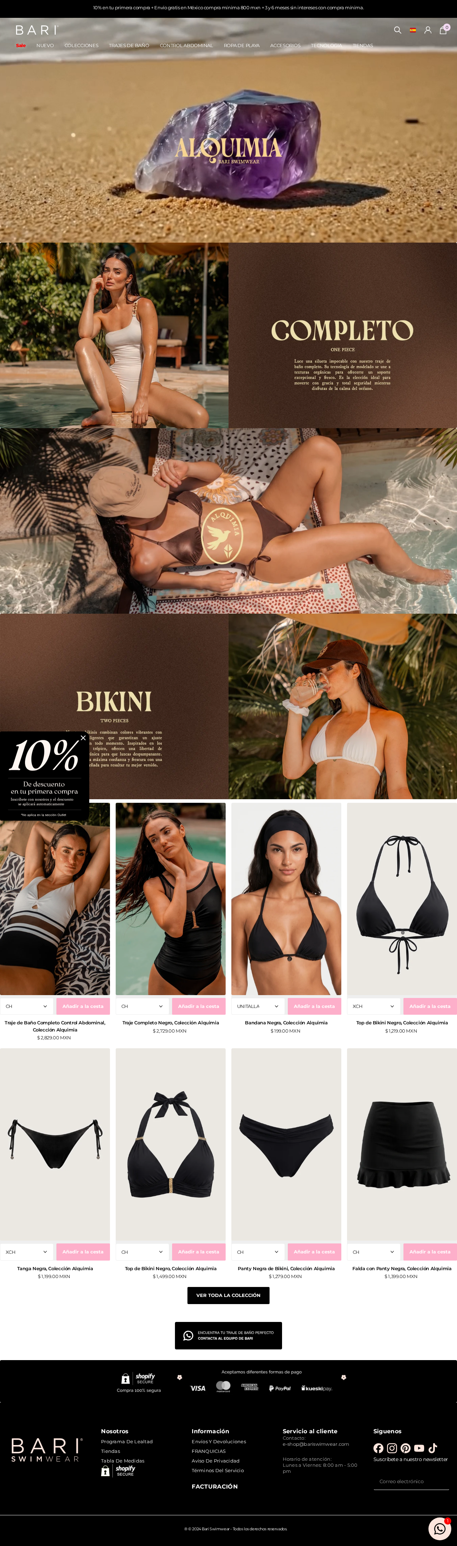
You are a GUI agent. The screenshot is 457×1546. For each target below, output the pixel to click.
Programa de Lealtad (127, 1441)
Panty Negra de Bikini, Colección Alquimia (286, 1268)
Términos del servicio (217, 1470)
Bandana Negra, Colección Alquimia (286, 1022)
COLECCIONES (82, 45)
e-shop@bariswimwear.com (316, 1444)
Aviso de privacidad (216, 1461)
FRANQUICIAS (209, 1451)
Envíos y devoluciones (219, 1441)
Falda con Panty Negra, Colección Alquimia (401, 1268)
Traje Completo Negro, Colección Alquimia (170, 1022)
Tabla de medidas (122, 1461)
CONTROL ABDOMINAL (186, 45)
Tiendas (110, 1451)
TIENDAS (363, 45)
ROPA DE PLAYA (242, 45)
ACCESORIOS (285, 45)
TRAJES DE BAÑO (129, 45)
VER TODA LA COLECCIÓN (228, 1295)
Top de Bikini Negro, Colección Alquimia (402, 1022)
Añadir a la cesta (83, 1006)
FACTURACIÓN (215, 1486)
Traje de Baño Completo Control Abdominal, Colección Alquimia (55, 1026)
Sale (21, 45)
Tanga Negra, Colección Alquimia (55, 1268)
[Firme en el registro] (428, 30)
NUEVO (45, 45)
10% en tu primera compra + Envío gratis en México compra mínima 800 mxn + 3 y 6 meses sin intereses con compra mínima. (228, 7)
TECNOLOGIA (326, 45)
